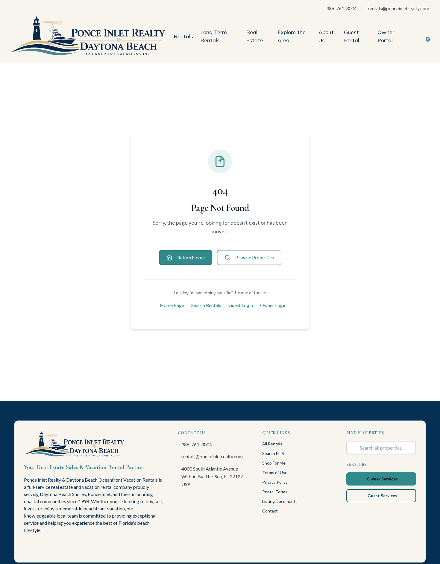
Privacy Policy (275, 482)
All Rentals (272, 443)
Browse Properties (254, 257)
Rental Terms (274, 491)
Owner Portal (385, 36)
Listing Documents (280, 501)
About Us (326, 36)
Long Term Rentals (213, 36)
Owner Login (273, 305)
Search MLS (273, 453)
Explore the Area (291, 36)
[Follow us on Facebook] (26, 547)
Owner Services (382, 478)
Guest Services (382, 495)
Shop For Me (274, 462)
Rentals (183, 36)
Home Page (172, 305)
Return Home (191, 257)
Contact (270, 510)
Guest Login (240, 305)
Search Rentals (206, 305)
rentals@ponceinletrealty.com (212, 456)
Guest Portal (351, 36)
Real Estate (254, 36)
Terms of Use (274, 472)
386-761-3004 (196, 444)
